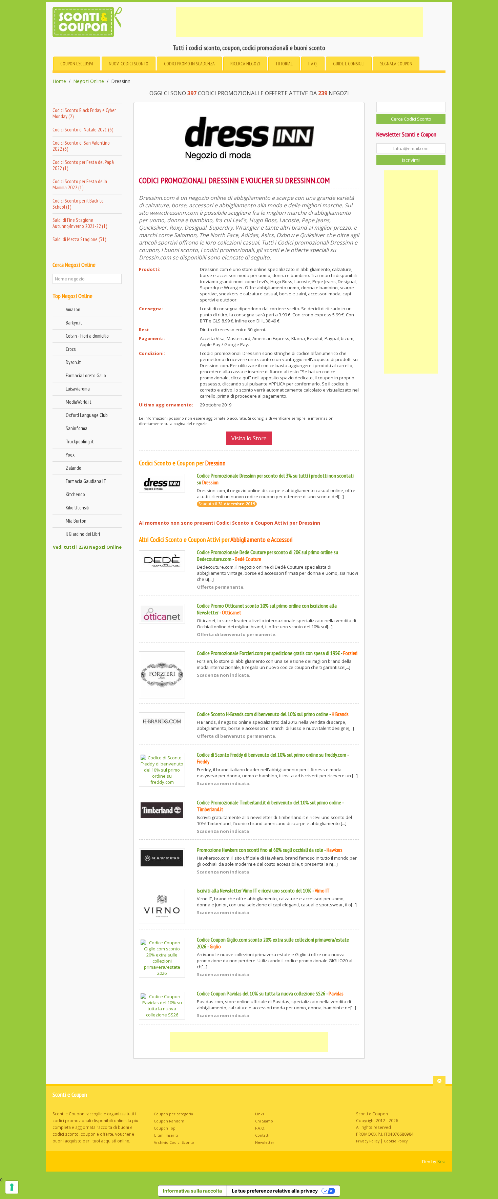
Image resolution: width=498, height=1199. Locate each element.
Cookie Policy (396, 1141)
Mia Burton (76, 521)
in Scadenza (189, 64)
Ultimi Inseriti (166, 1135)
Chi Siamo (264, 1121)
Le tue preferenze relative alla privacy (275, 1191)
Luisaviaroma (78, 388)
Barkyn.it (74, 322)
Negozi (245, 64)
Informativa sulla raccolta (192, 1191)
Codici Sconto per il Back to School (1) (78, 203)
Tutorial (284, 64)
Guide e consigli (349, 64)
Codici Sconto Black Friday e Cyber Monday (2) (84, 113)
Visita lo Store (249, 438)
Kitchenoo (75, 494)
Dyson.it (73, 362)
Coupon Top (164, 1128)
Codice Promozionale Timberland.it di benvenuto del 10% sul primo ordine (269, 802)
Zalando (73, 468)
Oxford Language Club (87, 415)
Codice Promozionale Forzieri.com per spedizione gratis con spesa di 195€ (268, 653)
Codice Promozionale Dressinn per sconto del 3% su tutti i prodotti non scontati (275, 475)
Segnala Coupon (396, 64)
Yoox (70, 454)
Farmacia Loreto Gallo (86, 375)
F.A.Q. (312, 64)
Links (259, 1114)
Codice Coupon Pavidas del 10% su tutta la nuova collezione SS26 (261, 993)
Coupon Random (169, 1121)
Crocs (71, 349)
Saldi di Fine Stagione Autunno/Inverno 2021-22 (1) (80, 223)
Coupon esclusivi (76, 64)
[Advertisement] (299, 22)
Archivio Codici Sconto (174, 1142)
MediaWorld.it (78, 402)
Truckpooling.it (80, 441)
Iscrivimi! (411, 160)
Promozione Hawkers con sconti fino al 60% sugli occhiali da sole (260, 849)
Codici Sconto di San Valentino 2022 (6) (81, 146)
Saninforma (76, 428)
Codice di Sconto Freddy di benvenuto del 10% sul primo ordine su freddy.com (271, 754)
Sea (441, 1161)
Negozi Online (88, 81)
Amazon (73, 309)
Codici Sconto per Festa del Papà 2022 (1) (83, 165)
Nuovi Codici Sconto (128, 64)
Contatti (262, 1135)
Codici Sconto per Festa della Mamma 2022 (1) (80, 184)
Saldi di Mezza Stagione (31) (79, 239)
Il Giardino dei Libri (83, 534)
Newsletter (264, 1142)
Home (59, 81)
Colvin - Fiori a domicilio (87, 336)
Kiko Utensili (77, 507)
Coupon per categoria (173, 1114)
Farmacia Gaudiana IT (86, 481)
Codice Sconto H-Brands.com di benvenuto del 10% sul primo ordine (262, 714)
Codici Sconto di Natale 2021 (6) (83, 129)
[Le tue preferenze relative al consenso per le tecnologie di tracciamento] (11, 1187)
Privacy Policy (367, 1141)
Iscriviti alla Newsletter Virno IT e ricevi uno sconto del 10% (254, 890)
